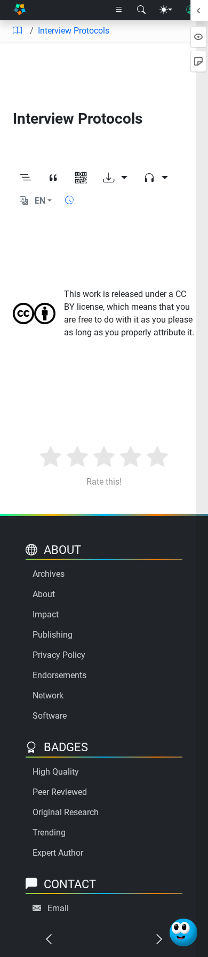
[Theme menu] (166, 10)
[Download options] (115, 178)
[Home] (19, 10)
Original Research (66, 812)
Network (48, 695)
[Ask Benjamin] (183, 932)
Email (58, 908)
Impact (46, 614)
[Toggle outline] (25, 178)
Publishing (53, 635)
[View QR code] (81, 178)
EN (40, 201)
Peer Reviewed (60, 792)
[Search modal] (141, 10)
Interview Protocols (73, 31)
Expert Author (58, 853)
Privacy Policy (59, 655)
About (44, 594)
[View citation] (53, 178)
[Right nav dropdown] (119, 10)
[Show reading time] (69, 200)
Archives (49, 574)
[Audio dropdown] (156, 178)
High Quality (56, 772)
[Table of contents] (17, 31)
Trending (49, 832)
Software (50, 716)
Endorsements (59, 675)
